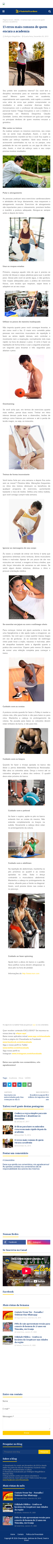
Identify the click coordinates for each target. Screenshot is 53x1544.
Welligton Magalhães (13, 36)
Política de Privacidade (34, 1534)
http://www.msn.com (30, 973)
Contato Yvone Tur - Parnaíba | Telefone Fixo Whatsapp (29, 1313)
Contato (21, 1534)
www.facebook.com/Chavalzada (16, 1480)
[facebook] (14, 1242)
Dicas (21, 1078)
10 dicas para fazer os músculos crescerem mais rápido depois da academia (30, 1129)
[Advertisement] (28, 1070)
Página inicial (8, 20)
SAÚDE (16, 20)
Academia (13, 1078)
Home (12, 1534)
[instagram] (38, 1242)
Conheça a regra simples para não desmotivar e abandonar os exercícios (31, 1116)
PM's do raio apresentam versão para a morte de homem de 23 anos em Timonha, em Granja (32, 1326)
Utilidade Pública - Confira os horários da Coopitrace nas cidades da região (31, 1340)
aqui (34, 1025)
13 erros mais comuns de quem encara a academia (29, 1141)
